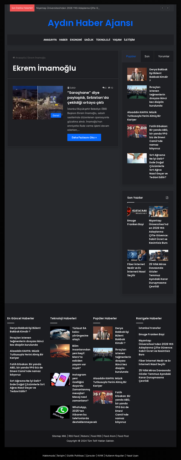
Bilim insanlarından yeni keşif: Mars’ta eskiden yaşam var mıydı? (81, 357)
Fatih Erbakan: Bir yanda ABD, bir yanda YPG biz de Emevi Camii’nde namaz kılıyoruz (158, 137)
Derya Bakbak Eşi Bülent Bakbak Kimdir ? (158, 75)
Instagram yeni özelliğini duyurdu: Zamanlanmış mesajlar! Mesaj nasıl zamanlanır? (81, 387)
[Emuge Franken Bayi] (137, 211)
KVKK (100, 455)
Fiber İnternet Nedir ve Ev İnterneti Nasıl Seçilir (136, 269)
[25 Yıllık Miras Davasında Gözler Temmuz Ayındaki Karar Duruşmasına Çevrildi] (158, 255)
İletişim (129, 39)
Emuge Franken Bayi (135, 222)
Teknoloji (103, 39)
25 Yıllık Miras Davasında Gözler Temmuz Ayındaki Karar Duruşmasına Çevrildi (158, 275)
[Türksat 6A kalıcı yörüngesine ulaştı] (60, 333)
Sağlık (89, 39)
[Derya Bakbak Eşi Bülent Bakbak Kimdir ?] (137, 74)
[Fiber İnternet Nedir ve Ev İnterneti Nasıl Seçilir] (137, 255)
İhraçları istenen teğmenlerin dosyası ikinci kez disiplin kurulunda (158, 96)
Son (147, 56)
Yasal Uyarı (132, 455)
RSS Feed (74, 436)
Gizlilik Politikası (75, 455)
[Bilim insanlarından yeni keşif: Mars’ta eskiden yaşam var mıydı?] (60, 350)
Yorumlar (164, 56)
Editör (73, 87)
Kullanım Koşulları (115, 455)
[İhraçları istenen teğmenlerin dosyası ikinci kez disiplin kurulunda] (137, 92)
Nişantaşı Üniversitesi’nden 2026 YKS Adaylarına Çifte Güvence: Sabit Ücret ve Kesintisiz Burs (88, 8)
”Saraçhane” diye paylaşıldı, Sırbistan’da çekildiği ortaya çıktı (88, 97)
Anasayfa (50, 39)
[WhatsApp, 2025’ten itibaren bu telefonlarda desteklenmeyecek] (60, 412)
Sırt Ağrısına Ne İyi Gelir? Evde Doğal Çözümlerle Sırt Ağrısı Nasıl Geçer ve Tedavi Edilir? (158, 166)
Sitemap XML (59, 436)
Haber (63, 39)
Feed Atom (110, 436)
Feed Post (123, 436)
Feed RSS (96, 436)
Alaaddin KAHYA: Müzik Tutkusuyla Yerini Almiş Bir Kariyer (144, 115)
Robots (85, 436)
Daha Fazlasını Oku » (84, 137)
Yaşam (117, 39)
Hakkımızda (49, 455)
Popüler (131, 56)
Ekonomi (76, 39)
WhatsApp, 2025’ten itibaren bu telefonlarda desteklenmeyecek (84, 414)
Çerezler (90, 455)
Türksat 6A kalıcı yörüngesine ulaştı (80, 333)
